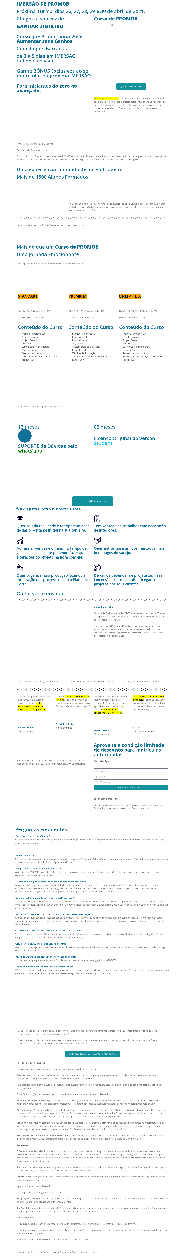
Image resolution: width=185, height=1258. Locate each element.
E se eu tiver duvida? (26, 855)
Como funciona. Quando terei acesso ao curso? (41, 943)
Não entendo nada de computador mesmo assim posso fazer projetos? (55, 914)
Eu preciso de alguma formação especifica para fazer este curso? (51, 881)
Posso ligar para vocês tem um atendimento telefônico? (46, 956)
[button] (92, 836)
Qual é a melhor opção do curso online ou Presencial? (44, 897)
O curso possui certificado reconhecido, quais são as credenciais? (51, 930)
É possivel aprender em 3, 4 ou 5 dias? (36, 836)
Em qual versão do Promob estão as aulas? (39, 868)
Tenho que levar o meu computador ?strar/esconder (44, 966)
